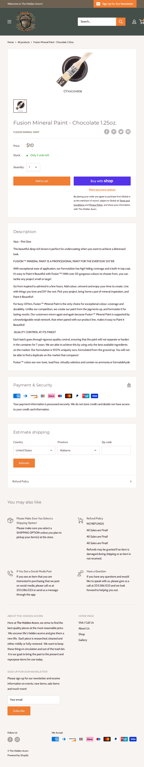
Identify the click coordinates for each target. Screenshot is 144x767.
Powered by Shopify (18, 755)
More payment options (102, 189)
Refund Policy (20, 481)
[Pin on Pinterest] (113, 131)
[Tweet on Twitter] (121, 131)
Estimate (24, 463)
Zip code (107, 442)
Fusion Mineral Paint (26, 132)
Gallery (83, 640)
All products (24, 42)
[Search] (120, 22)
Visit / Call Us (86, 622)
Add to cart (41, 181)
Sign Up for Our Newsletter (117, 3)
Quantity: (18, 167)
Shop (82, 634)
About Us (84, 628)
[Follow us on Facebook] (10, 739)
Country (18, 442)
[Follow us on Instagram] (17, 739)
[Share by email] (128, 131)
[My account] (134, 22)
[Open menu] (9, 21)
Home (11, 42)
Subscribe (19, 711)
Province (63, 442)
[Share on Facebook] (106, 131)
